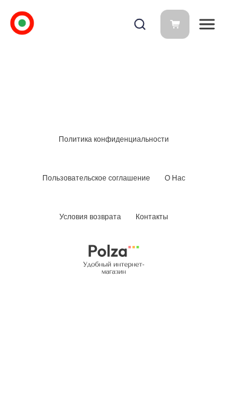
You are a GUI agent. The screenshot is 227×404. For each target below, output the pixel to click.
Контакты (152, 216)
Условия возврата (90, 216)
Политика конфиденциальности (114, 139)
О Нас (175, 178)
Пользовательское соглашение (96, 178)
